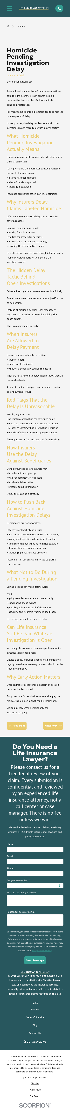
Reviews (35, 1009)
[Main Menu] (9, 8)
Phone (10, 868)
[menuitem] (35, 1083)
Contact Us (35, 1033)
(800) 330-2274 (35, 1041)
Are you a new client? (18, 880)
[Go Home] (8, 26)
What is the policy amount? (21, 892)
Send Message (35, 960)
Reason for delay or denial (21, 911)
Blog (34, 1025)
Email (10, 856)
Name (10, 844)
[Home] (34, 8)
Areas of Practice (35, 1017)
